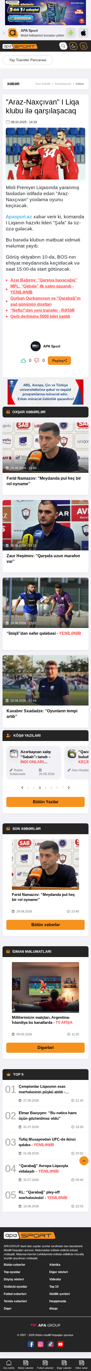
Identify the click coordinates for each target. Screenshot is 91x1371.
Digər (8, 1308)
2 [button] (34, 788)
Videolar (55, 1279)
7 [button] (63, 788)
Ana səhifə (8, 1368)
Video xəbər (81, 1368)
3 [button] (40, 788)
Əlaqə (53, 1308)
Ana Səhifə (43, 84)
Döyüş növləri (14, 1279)
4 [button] (46, 788)
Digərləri (45, 1047)
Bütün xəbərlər (45, 925)
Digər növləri (58, 1272)
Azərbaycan (63, 84)
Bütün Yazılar (45, 802)
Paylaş (58, 361)
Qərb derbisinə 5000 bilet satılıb (40, 316)
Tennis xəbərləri (15, 1301)
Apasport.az (19, 216)
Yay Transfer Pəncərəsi (27, 60)
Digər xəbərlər (64, 1368)
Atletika (54, 1265)
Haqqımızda (57, 1301)
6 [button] (57, 788)
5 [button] (51, 788)
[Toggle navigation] (83, 46)
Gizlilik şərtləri (59, 1294)
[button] (22, 788)
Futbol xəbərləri (15, 1294)
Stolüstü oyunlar (15, 1286)
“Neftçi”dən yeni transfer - (42, 310)
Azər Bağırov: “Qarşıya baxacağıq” (43, 280)
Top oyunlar (12, 1272)
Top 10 (54, 1286)
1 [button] (28, 788)
